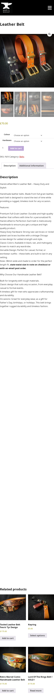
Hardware (6, 140)
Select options (37, 635)
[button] (49, 34)
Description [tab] (10, 165)
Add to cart (16, 148)
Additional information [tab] (31, 165)
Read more (35, 690)
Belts (21, 156)
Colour (7, 134)
